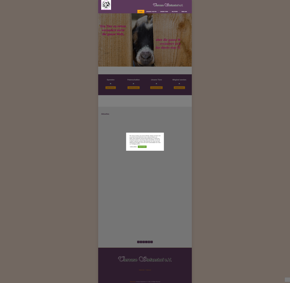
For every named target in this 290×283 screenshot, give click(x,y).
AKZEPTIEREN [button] (142, 146)
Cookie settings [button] (133, 146)
